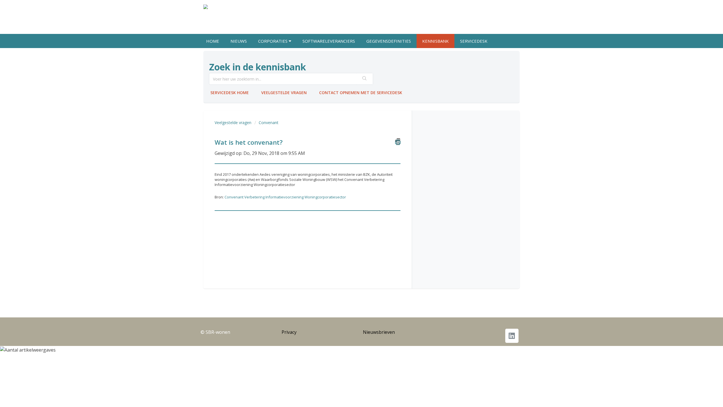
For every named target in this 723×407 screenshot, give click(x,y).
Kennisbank (435, 41)
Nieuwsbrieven (379, 332)
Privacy (289, 332)
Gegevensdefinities (388, 41)
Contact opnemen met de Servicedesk (360, 92)
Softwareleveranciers (328, 41)
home (212, 41)
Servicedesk (473, 41)
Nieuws (238, 41)
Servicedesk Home (229, 92)
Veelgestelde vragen (284, 92)
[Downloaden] (351, 131)
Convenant (268, 122)
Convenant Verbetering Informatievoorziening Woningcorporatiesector (285, 197)
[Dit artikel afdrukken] (397, 141)
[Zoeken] (364, 79)
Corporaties (273, 41)
